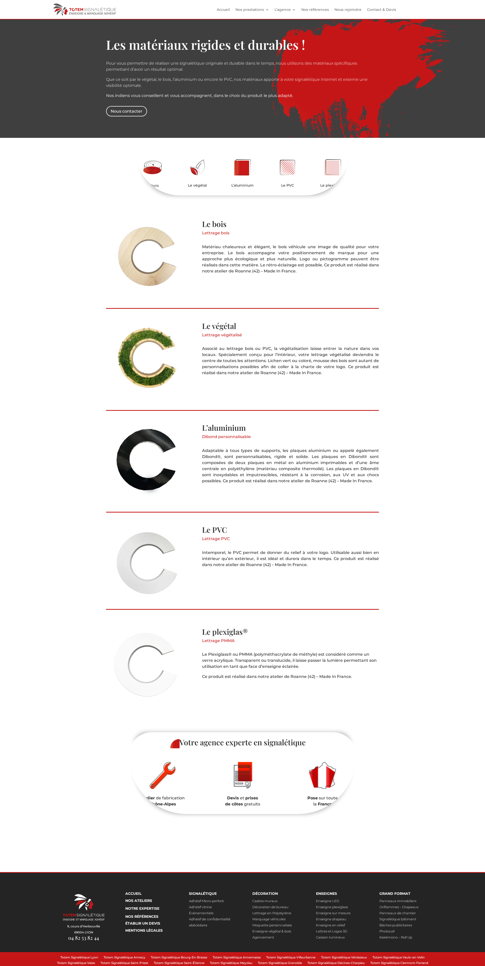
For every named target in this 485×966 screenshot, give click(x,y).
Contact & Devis (381, 10)
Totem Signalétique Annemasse (237, 958)
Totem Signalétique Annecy (124, 958)
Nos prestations (249, 10)
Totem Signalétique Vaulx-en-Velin (399, 958)
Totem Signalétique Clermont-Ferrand (399, 963)
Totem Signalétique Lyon (79, 958)
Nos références (315, 10)
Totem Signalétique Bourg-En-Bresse (179, 958)
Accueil (223, 10)
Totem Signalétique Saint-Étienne (179, 963)
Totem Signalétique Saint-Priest (124, 963)
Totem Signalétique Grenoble (280, 963)
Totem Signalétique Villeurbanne (291, 958)
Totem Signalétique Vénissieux (344, 958)
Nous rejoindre (347, 10)
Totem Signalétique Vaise (76, 963)
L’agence (283, 10)
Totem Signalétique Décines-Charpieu (336, 963)
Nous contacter (126, 111)
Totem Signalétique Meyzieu (231, 963)
